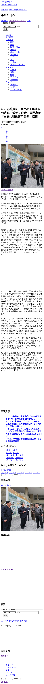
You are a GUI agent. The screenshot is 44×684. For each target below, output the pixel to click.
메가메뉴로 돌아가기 (17, 21)
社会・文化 (15, 52)
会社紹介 (4, 621)
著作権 (12, 621)
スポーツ (14, 55)
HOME (8, 35)
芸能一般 (14, 80)
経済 (12, 45)
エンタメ (9, 67)
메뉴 (6, 682)
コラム (13, 62)
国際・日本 (15, 47)
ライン (8, 670)
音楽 (12, 72)
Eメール (9, 672)
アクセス (14, 85)
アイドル (14, 77)
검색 (5, 29)
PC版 (17, 621)
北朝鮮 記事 (6, 470)
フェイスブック (12, 667)
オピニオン (10, 57)
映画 (12, 75)
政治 (12, 42)
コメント (14, 87)
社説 (12, 60)
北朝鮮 (13, 50)
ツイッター (10, 665)
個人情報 (23, 621)
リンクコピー (11, 675)
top (2, 682)
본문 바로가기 (7, 2)
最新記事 (9, 37)
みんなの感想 (16, 90)
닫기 (29, 21)
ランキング (10, 82)
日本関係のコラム (17, 65)
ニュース (9, 40)
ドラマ (13, 70)
